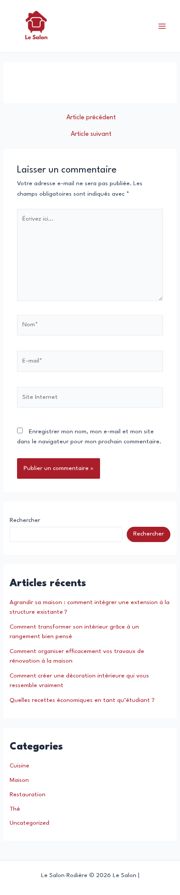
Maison (19, 780)
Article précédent (91, 117)
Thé (15, 809)
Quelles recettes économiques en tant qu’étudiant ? (82, 700)
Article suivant (91, 134)
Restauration (27, 795)
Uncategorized (29, 823)
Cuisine (19, 766)
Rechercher (25, 520)
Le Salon (90, 26)
